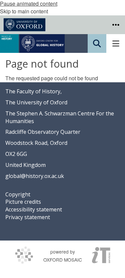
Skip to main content (24, 11)
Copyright (17, 194)
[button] (115, 24)
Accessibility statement (33, 209)
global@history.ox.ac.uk (34, 176)
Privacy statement (27, 217)
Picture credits (23, 201)
